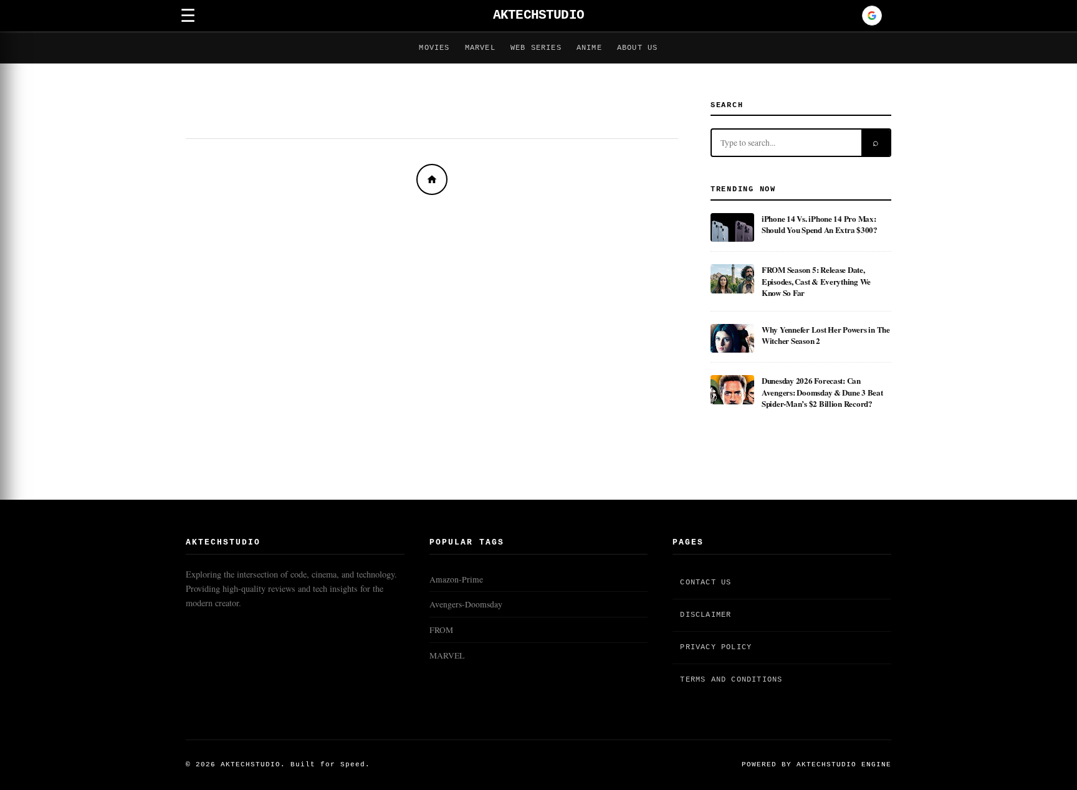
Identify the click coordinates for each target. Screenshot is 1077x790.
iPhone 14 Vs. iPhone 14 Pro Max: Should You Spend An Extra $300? (820, 224)
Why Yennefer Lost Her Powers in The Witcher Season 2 (826, 334)
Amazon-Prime (456, 579)
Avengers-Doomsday (465, 604)
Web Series (536, 48)
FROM (441, 629)
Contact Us (705, 582)
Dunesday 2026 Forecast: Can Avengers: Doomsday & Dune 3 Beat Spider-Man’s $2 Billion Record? (822, 391)
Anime (589, 48)
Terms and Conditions (731, 679)
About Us (637, 48)
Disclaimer (705, 615)
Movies (434, 48)
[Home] (432, 179)
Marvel (480, 48)
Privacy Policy (716, 647)
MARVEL (446, 655)
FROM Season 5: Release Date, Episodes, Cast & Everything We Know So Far (816, 281)
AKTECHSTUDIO (538, 15)
